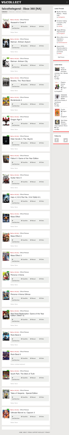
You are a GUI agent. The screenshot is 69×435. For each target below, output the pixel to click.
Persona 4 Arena (17, 274)
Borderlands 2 (16, 100)
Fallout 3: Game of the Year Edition (25, 158)
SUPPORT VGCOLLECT (38, 432)
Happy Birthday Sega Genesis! (61, 31)
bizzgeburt (59, 91)
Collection (4, 12)
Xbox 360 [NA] (15, 19)
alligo (57, 78)
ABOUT (25, 432)
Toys (57, 77)
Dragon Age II (16, 119)
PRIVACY (47, 432)
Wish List (11, 12)
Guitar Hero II (16, 177)
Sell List (18, 12)
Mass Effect (15, 216)
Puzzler (63, 109)
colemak (60, 26)
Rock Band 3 (16, 354)
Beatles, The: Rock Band (20, 80)
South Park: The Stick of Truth (23, 373)
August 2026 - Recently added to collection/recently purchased (62, 48)
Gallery (24, 12)
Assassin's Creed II (18, 22)
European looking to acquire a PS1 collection (62, 22)
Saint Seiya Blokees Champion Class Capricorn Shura (61, 123)
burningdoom (61, 33)
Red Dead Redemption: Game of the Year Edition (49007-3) (27, 314)
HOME (20, 432)
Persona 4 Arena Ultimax (20, 294)
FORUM (30, 432)
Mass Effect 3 (16, 255)
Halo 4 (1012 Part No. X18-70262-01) (26, 197)
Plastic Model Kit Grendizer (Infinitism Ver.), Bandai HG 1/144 (61, 71)
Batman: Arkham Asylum (20, 41)
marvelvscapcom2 (62, 42)
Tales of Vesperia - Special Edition (24, 393)
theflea (60, 53)
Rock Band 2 (16, 335)
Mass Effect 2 (16, 236)
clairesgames (61, 17)
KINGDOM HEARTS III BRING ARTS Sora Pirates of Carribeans (61, 98)
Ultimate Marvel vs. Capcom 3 (23, 412)
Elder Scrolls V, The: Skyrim (22, 139)
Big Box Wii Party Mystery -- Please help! (62, 13)
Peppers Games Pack (63, 84)
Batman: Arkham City (19, 61)
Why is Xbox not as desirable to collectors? (62, 39)
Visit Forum (61, 57)
